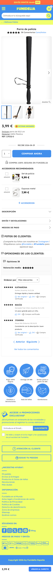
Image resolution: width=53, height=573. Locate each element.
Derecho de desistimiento (14, 507)
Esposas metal (28, 188)
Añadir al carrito (40, 569)
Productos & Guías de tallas (15, 479)
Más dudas (7, 484)
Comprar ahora (32, 153)
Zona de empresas (10, 510)
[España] (4, 530)
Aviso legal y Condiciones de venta (18, 499)
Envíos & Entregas (10, 476)
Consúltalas (41, 32)
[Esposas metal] (16, 192)
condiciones (42, 435)
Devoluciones (8, 482)
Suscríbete (40, 428)
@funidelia (27, 244)
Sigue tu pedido (28, 457)
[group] (6, 112)
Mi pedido (6, 474)
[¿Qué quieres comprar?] (3, 9)
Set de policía (28, 173)
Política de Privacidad (12, 502)
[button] (49, 73)
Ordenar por (10, 280)
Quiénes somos (9, 515)
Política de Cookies (11, 504)
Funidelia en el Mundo (12, 496)
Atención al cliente (28, 448)
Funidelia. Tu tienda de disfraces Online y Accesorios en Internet (26, 8)
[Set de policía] (16, 177)
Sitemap (6, 512)
